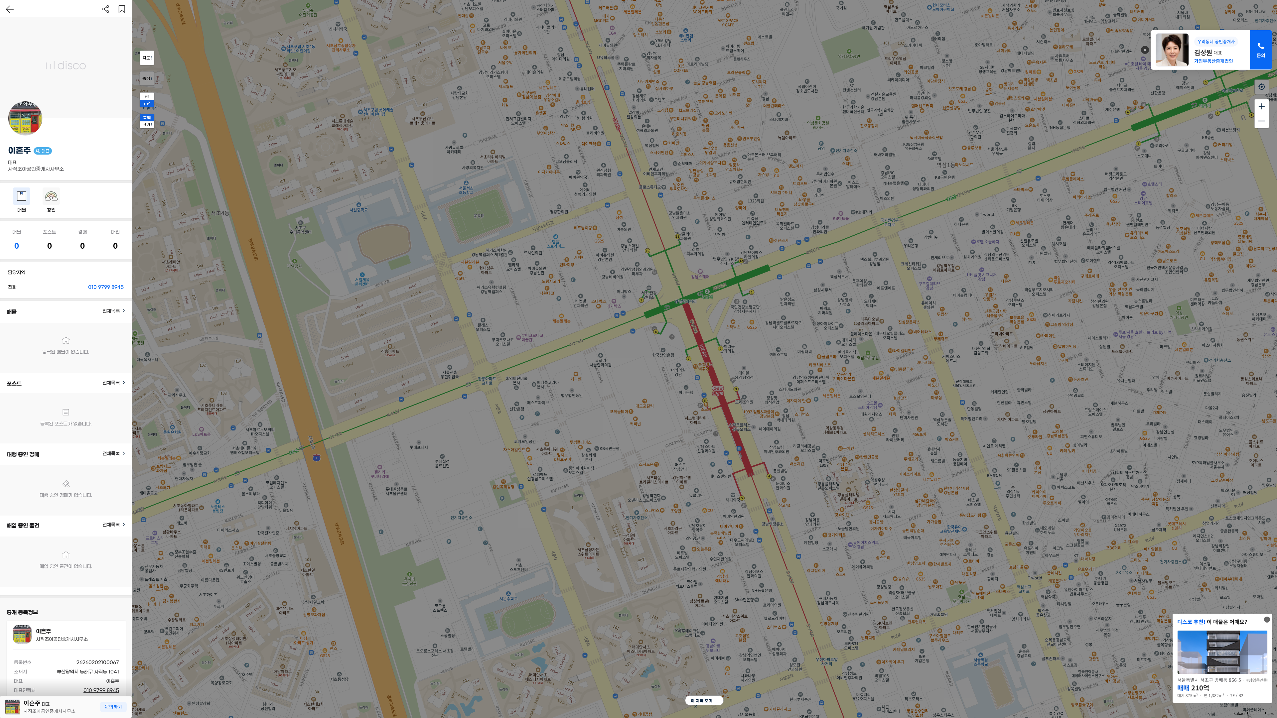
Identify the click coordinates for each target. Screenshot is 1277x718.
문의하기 (113, 707)
